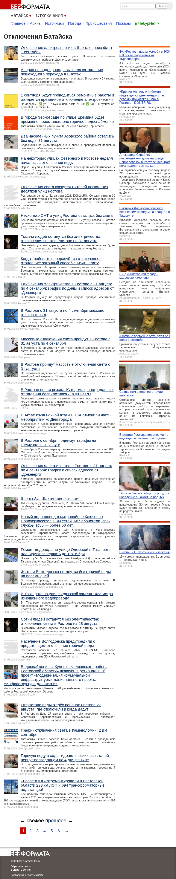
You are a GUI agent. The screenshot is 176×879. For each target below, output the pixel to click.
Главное (18, 23)
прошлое (55, 820)
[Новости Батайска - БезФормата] (26, 5)
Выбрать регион (21, 869)
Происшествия (98, 23)
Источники (54, 23)
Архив (35, 23)
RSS (40, 875)
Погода (74, 23)
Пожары (123, 23)
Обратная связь (21, 866)
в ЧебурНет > (147, 23)
